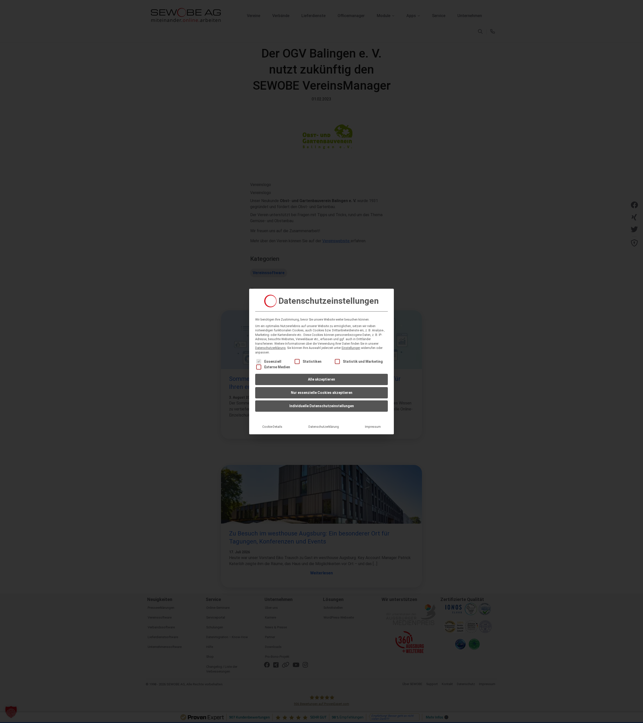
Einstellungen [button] (351, 348)
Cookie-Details (272, 427)
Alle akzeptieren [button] (321, 379)
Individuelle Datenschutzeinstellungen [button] (321, 406)
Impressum (373, 427)
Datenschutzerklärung (270, 348)
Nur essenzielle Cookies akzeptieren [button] (321, 393)
